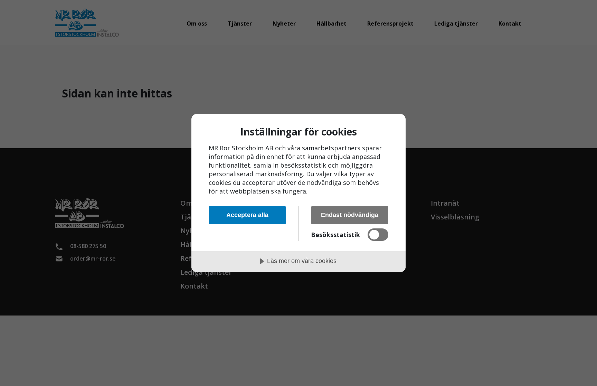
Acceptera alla (247, 214)
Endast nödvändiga (349, 214)
